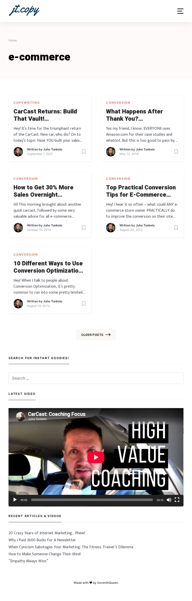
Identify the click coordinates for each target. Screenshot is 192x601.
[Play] (15, 499)
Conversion (118, 102)
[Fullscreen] (177, 499)
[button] (180, 11)
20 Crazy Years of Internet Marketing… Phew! (46, 533)
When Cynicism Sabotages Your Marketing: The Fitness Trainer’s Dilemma (70, 547)
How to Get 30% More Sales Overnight (44, 191)
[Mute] (169, 499)
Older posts (92, 335)
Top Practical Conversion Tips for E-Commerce (141, 191)
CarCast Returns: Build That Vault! (45, 115)
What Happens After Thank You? (134, 115)
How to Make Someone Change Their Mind (44, 554)
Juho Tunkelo (52, 149)
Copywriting (27, 102)
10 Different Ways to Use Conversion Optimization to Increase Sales (48, 267)
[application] (96, 457)
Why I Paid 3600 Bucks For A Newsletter (42, 540)
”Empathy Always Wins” (28, 561)
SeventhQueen (107, 583)
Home (12, 40)
